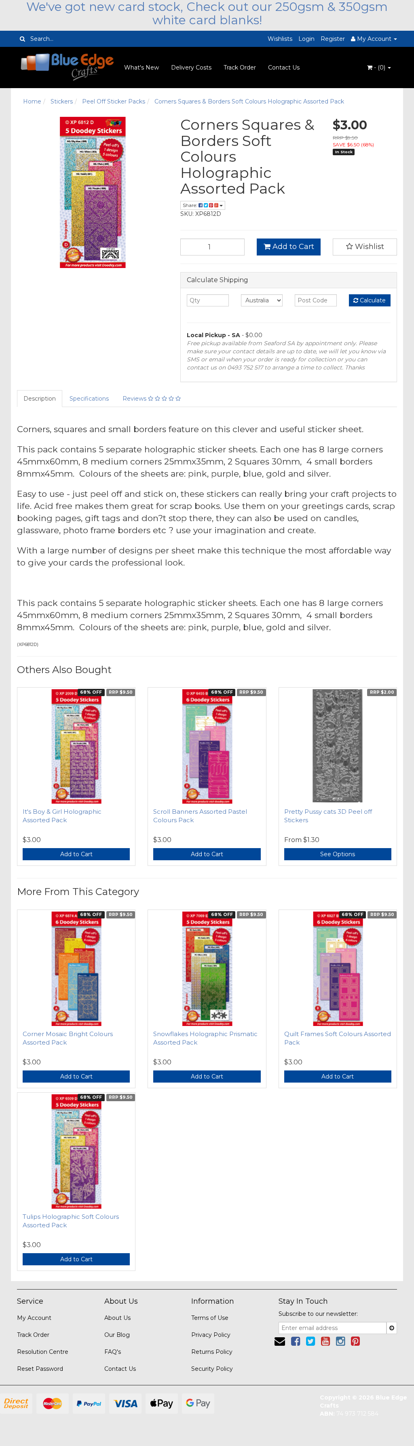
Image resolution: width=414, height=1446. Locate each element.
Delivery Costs (191, 67)
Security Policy (212, 1368)
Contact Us (284, 67)
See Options (337, 854)
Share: (191, 205)
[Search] (22, 39)
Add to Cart (292, 246)
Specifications (89, 398)
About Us (117, 1317)
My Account (34, 1317)
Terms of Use (209, 1317)
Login (306, 38)
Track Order (240, 67)
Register (333, 38)
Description (39, 398)
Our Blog (117, 1334)
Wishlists (280, 38)
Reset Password (40, 1368)
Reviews (135, 398)
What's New (141, 67)
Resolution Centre (42, 1351)
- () (379, 67)
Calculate (372, 300)
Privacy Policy (210, 1334)
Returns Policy (211, 1351)
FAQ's (112, 1351)
